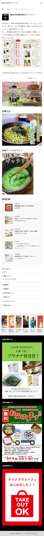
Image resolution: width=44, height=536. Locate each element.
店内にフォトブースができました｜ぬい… (26, 218)
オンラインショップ (9, 301)
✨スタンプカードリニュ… (22, 243)
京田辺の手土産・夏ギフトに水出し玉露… (26, 231)
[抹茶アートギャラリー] (17, 194)
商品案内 (6, 284)
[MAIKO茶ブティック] (10, 3)
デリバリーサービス (10, 279)
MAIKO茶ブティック (20, 533)
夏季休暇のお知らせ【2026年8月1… (25, 206)
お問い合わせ (7, 305)
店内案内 (6, 289)
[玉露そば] (22, 145)
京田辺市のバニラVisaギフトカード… (25, 256)
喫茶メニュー (7, 276)
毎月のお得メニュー (9, 293)
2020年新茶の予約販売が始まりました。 (12, 73)
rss (35, 533)
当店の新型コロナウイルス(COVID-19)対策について (32, 73)
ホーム (5, 272)
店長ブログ (7, 297)
